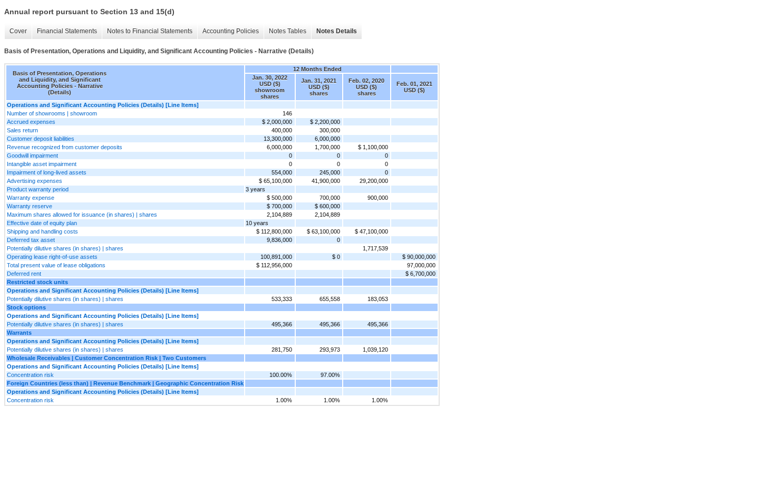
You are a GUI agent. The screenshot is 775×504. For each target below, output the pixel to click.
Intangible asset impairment (41, 164)
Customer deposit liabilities (40, 138)
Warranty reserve (29, 206)
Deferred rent (24, 273)
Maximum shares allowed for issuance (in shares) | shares (82, 214)
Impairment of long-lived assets (46, 172)
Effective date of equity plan (42, 223)
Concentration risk (30, 375)
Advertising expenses (34, 181)
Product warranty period (38, 189)
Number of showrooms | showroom (52, 113)
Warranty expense (30, 198)
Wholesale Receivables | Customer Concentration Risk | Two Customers (106, 358)
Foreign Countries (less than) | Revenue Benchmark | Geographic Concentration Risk (125, 383)
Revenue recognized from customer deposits (64, 147)
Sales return (22, 130)
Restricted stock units (37, 282)
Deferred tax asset (31, 240)
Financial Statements (67, 31)
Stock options (26, 307)
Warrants (19, 332)
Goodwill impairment (32, 155)
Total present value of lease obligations (56, 265)
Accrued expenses (31, 122)
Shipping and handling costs (42, 231)
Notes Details (336, 31)
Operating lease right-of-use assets (52, 257)
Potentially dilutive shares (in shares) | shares (65, 248)
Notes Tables (287, 31)
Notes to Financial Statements (149, 31)
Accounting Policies (230, 31)
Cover (18, 31)
